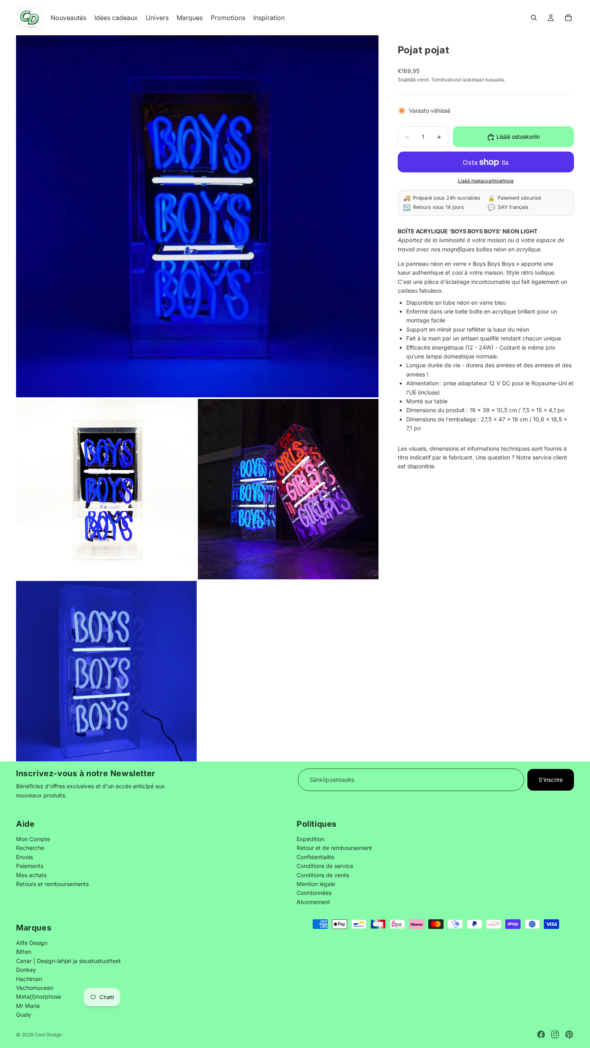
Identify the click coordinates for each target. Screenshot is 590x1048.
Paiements (29, 865)
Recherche (30, 847)
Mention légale (316, 883)
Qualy (23, 1014)
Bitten (23, 951)
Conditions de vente (323, 874)
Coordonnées (314, 892)
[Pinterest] (569, 1034)
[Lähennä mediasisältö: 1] (197, 216)
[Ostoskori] (568, 17)
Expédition (310, 839)
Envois (24, 856)
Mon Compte (33, 839)
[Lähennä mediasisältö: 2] (106, 489)
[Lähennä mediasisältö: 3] (288, 489)
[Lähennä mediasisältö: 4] (106, 671)
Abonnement (313, 901)
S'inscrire (551, 779)
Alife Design (31, 942)
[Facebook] (541, 1034)
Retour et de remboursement (334, 847)
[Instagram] (555, 1034)
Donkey (26, 969)
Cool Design (48, 1035)
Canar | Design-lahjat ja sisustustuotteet (68, 960)
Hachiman (29, 978)
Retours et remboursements (52, 883)
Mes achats (31, 874)
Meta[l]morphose (38, 996)
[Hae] (534, 17)
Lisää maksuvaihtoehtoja (486, 181)
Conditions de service (325, 865)
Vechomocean (34, 987)
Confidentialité (315, 856)
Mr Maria (28, 1005)
